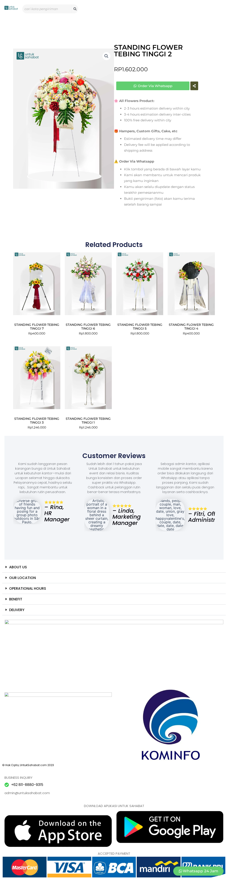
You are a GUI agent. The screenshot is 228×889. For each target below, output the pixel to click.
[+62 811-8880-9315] (6, 785)
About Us (18, 567)
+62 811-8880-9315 (27, 784)
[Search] (75, 8)
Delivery (16, 609)
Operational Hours (27, 588)
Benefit (15, 599)
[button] (106, 56)
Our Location (22, 577)
